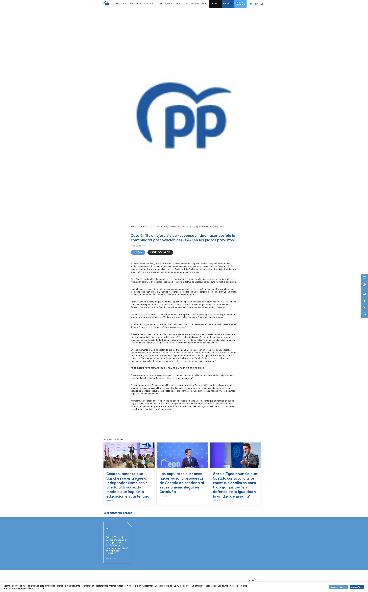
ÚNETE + (178, 4)
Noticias (144, 226)
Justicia (138, 252)
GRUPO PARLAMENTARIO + (195, 4)
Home (133, 226)
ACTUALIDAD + (150, 4)
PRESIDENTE (121, 4)
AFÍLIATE (215, 4)
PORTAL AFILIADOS (240, 4)
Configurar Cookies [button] (338, 587)
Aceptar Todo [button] (357, 587)
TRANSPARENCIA (165, 4)
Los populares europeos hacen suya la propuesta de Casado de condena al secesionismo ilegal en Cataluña (182, 483)
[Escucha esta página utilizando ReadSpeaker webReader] (364, 286)
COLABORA (227, 4)
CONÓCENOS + (135, 4)
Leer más (110, 501)
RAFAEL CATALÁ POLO (160, 252)
